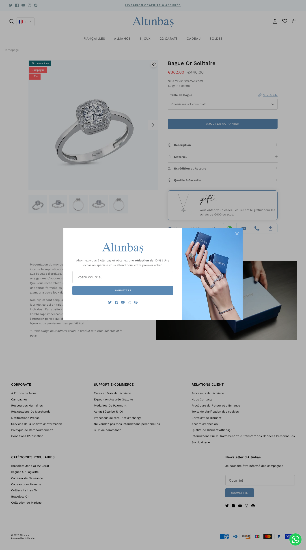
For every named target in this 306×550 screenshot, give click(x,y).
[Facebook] (116, 302)
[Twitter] (110, 302)
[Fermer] (237, 234)
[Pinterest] (136, 302)
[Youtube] (123, 302)
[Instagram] (129, 302)
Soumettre (122, 290)
